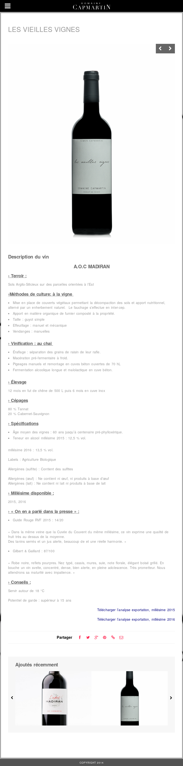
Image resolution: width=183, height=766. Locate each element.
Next (170, 48)
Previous (160, 48)
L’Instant (53, 716)
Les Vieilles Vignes (130, 716)
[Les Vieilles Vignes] (130, 698)
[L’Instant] (53, 698)
